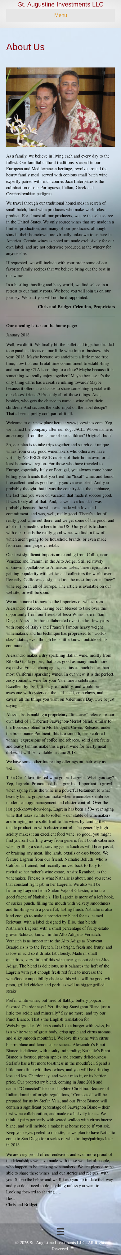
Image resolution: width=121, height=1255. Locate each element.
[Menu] (60, 1231)
